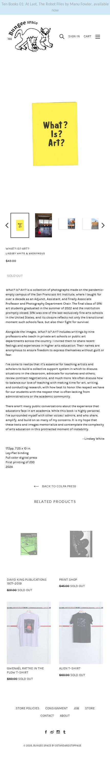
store (90, 708)
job (76, 708)
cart (88, 36)
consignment (56, 708)
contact (47, 715)
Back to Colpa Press (58, 486)
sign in (74, 36)
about (65, 715)
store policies (27, 708)
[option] (20, 225)
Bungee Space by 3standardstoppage (57, 745)
